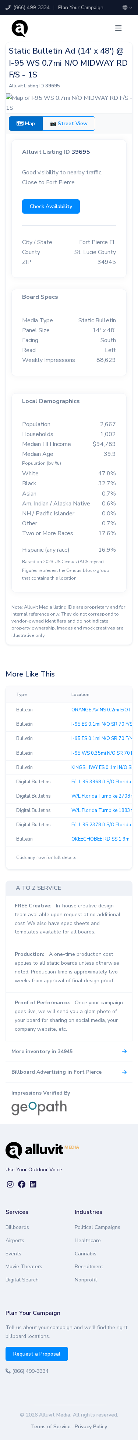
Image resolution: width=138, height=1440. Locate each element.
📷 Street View (69, 123)
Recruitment (89, 1266)
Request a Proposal (36, 1353)
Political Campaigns (97, 1227)
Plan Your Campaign (80, 7)
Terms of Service (51, 1426)
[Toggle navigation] (118, 28)
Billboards (17, 1227)
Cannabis (85, 1253)
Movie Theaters (24, 1266)
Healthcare (88, 1240)
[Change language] (127, 7)
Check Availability (51, 206)
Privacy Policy (91, 1426)
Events (13, 1253)
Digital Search (22, 1279)
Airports (15, 1240)
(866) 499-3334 (31, 7)
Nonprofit (86, 1279)
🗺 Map (26, 123)
